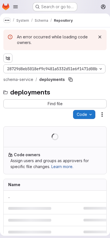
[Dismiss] (99, 37)
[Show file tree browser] (7, 58)
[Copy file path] (70, 79)
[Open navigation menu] (15, 6)
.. (9, 196)
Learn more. (62, 166)
